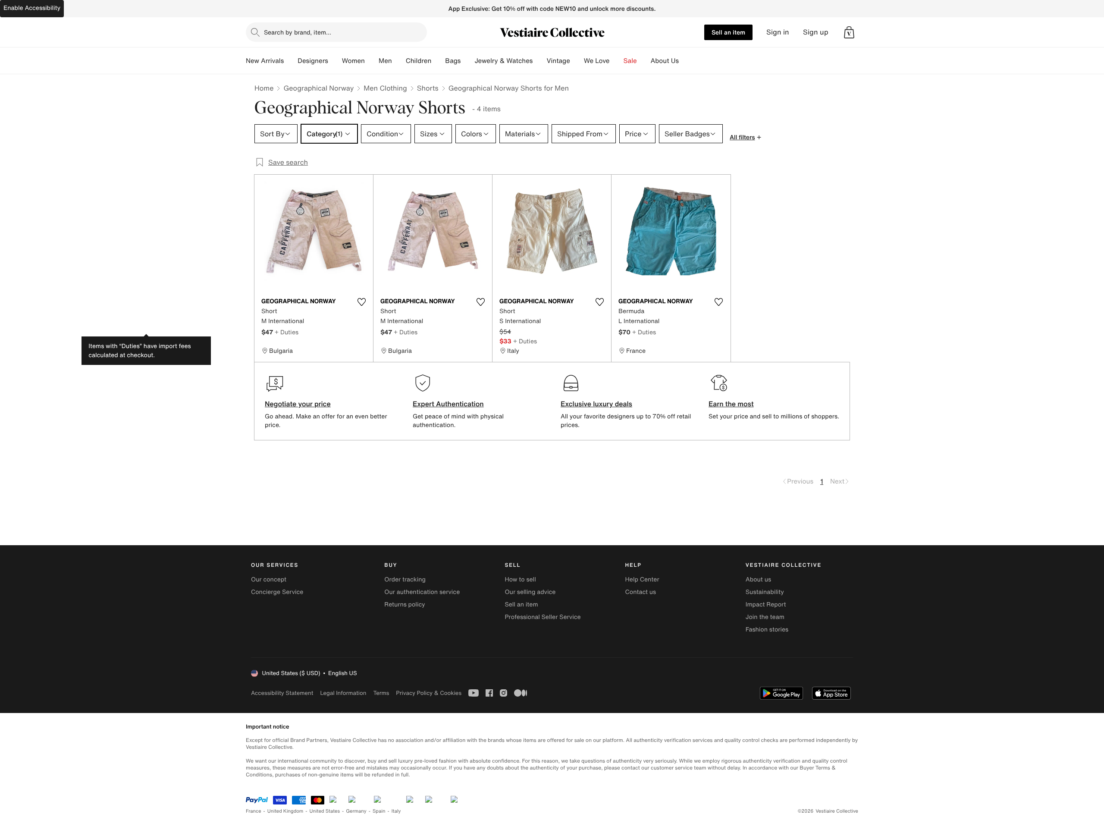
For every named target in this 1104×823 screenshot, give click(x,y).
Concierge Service (277, 592)
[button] (849, 32)
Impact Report (766, 604)
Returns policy (404, 604)
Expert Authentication (448, 404)
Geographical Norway (318, 88)
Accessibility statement (282, 693)
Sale (630, 61)
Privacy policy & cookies (428, 693)
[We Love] (616, 60)
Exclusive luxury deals (596, 404)
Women (353, 61)
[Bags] (467, 60)
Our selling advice (530, 592)
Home (263, 88)
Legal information (343, 693)
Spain (379, 811)
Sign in (777, 32)
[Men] (398, 60)
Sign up (815, 32)
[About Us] (685, 60)
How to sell (520, 579)
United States (325, 811)
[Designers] (335, 60)
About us (758, 579)
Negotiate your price (298, 404)
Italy (396, 811)
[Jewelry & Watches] (539, 60)
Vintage (558, 61)
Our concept (268, 579)
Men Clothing (385, 88)
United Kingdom (285, 811)
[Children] (438, 60)
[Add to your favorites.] (361, 302)
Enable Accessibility (31, 8)
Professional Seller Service (542, 617)
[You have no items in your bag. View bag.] (849, 32)
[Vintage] (577, 60)
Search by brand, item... (297, 32)
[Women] (371, 60)
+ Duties (286, 331)
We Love (597, 61)
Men (385, 61)
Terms (381, 693)
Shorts (428, 88)
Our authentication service (422, 592)
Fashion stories (767, 629)
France (253, 811)
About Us (665, 61)
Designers (313, 61)
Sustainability (765, 592)
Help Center (642, 579)
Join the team (765, 617)
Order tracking (405, 579)
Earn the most (731, 404)
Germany (356, 811)
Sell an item (728, 32)
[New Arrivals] (290, 60)
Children (419, 61)
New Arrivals (265, 61)
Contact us (640, 592)
